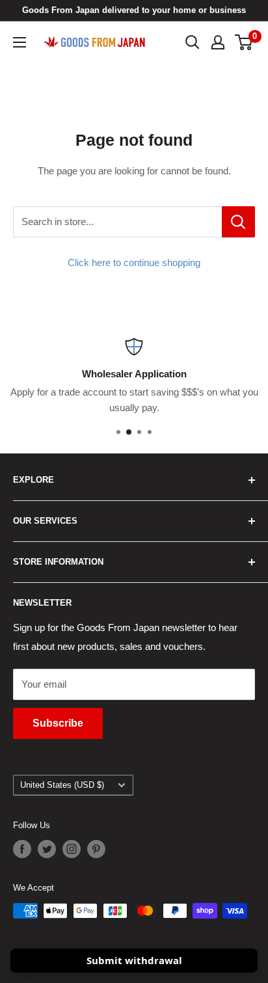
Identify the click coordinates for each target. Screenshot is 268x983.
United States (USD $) (62, 785)
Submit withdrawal (134, 960)
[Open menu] (19, 42)
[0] (244, 42)
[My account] (217, 42)
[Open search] (192, 42)
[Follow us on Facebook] (22, 849)
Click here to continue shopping (134, 262)
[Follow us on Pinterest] (96, 849)
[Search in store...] (238, 221)
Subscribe (58, 723)
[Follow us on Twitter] (47, 849)
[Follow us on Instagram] (71, 849)
